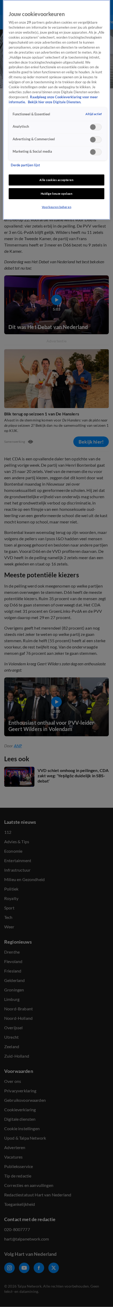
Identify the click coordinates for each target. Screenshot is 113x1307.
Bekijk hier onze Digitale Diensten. (54, 102)
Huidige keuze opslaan (57, 193)
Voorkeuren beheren (56, 207)
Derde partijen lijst (25, 165)
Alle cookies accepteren (56, 180)
